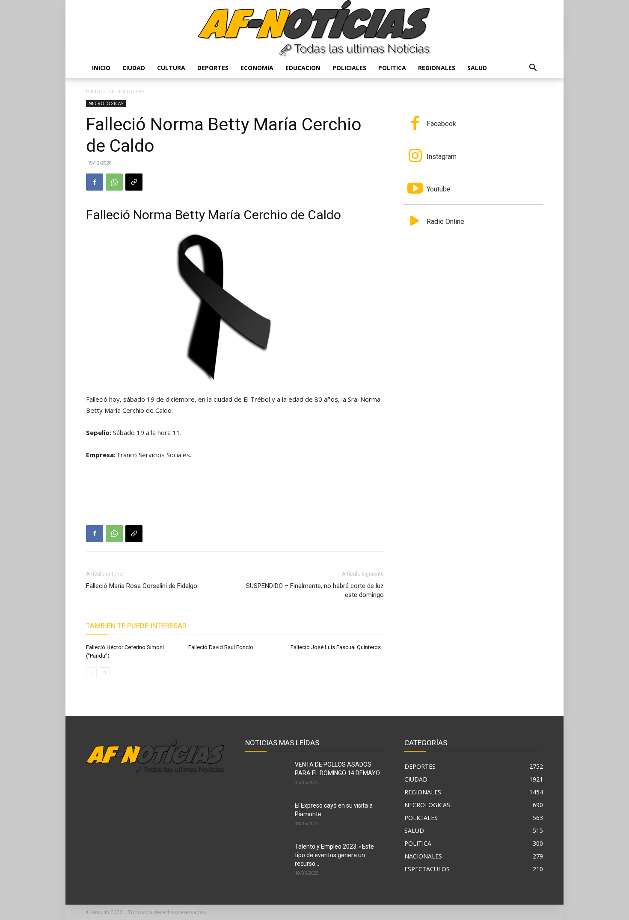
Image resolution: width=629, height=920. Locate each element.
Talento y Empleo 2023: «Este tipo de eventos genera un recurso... (334, 855)
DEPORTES (212, 68)
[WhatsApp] (114, 182)
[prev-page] (91, 672)
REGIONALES (436, 68)
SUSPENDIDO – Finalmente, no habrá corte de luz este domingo (315, 590)
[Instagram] (415, 156)
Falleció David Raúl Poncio (220, 647)
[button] (532, 69)
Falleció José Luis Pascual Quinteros (336, 647)
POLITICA (392, 68)
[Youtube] (415, 189)
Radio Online (445, 222)
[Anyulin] (314, 29)
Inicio (101, 68)
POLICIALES (349, 68)
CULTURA (171, 68)
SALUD (477, 68)
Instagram (442, 157)
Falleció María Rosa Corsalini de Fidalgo (141, 586)
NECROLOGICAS (106, 103)
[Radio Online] (415, 221)
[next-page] (105, 672)
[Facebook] (94, 182)
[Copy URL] (133, 182)
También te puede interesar (136, 625)
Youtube (439, 189)
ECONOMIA (256, 68)
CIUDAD (133, 68)
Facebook (441, 124)
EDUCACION (302, 68)
